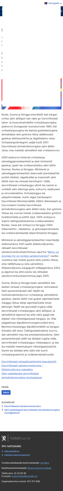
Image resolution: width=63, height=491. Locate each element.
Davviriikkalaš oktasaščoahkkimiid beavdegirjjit (29, 361)
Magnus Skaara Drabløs (39, 468)
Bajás (31, 426)
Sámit (6, 392)
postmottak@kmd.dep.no (24, 476)
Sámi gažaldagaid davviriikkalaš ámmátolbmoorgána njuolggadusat (32, 411)
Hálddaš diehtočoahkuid (17, 455)
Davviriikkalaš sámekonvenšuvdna (22, 406)
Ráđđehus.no (20, 438)
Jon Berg (44, 462)
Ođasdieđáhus (12, 451)
